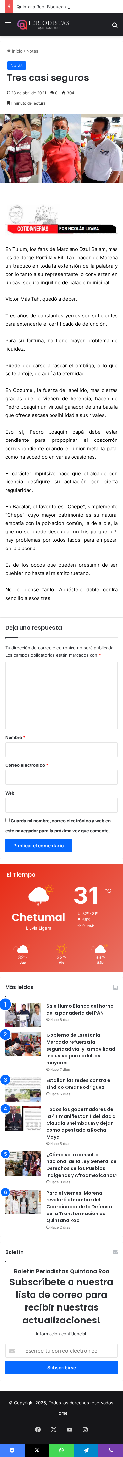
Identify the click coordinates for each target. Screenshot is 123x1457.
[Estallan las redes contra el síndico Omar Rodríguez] (23, 1089)
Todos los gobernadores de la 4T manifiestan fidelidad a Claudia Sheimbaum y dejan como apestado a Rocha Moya (81, 1123)
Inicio (17, 51)
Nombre (15, 737)
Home (61, 1413)
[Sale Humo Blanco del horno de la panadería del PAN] (23, 1015)
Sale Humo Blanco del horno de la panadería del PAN (79, 1009)
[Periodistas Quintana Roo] (42, 24)
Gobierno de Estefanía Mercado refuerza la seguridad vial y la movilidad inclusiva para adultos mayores (80, 1049)
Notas (32, 51)
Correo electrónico (26, 765)
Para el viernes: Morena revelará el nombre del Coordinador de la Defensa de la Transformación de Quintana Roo (79, 1207)
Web (9, 793)
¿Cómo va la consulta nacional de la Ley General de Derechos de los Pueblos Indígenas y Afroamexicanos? (82, 1164)
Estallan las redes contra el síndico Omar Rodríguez (79, 1083)
